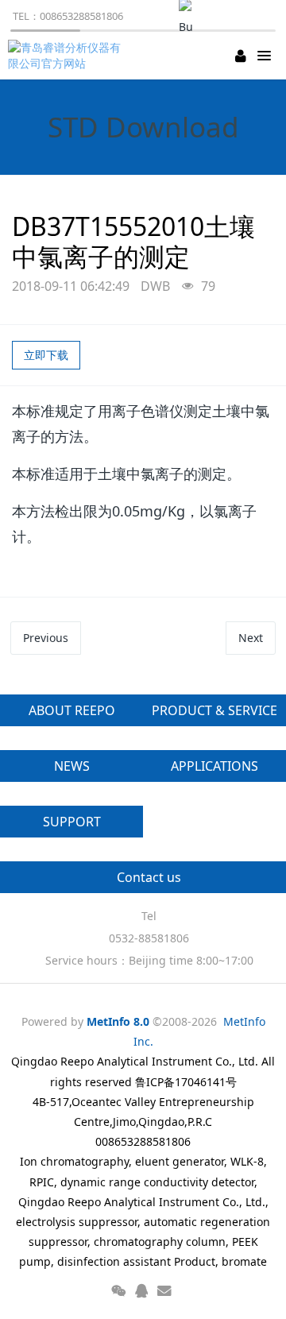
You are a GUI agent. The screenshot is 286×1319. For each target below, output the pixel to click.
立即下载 (46, 354)
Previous (45, 637)
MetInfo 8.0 (118, 1021)
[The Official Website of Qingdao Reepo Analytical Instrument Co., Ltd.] (67, 55)
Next (250, 637)
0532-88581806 (149, 938)
